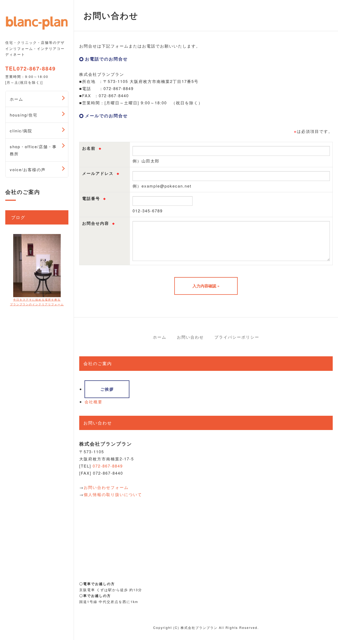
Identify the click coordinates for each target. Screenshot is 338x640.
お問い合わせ (190, 337)
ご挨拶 (107, 389)
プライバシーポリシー (236, 337)
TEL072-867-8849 (30, 68)
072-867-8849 (108, 466)
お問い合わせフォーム (106, 487)
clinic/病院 (21, 130)
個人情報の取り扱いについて (113, 494)
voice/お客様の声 (28, 169)
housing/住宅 (23, 115)
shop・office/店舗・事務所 (33, 150)
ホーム (16, 99)
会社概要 (93, 401)
